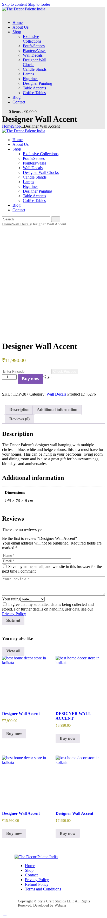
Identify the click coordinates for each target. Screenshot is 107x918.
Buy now (30, 379)
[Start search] (55, 219)
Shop (16, 126)
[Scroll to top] (5, 913)
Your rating (11, 599)
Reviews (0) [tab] (19, 419)
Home (7, 126)
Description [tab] (19, 409)
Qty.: (47, 376)
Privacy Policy (14, 614)
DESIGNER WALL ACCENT (73, 715)
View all (13, 651)
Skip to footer (39, 4)
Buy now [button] (14, 733)
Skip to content (14, 4)
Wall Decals (21, 224)
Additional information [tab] (57, 409)
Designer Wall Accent (21, 713)
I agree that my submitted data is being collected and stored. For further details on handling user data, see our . (48, 609)
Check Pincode (64, 371)
